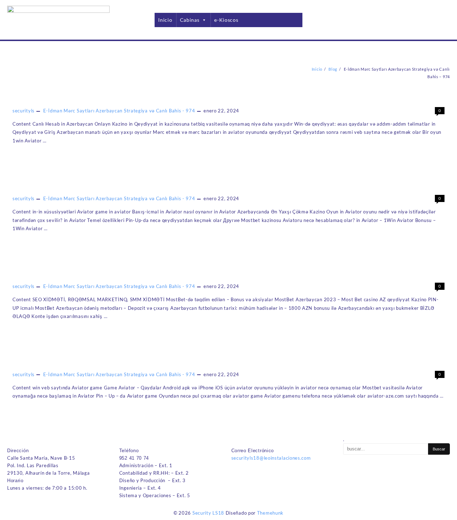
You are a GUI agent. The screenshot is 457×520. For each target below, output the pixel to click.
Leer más (27, 156)
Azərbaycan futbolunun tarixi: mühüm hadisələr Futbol (98, 274)
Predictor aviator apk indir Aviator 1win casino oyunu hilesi (105, 186)
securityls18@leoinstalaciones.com (271, 458)
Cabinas (190, 20)
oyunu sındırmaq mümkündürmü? (65, 362)
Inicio (165, 20)
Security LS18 (208, 513)
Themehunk (270, 513)
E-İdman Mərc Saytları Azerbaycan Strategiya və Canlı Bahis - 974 (119, 110)
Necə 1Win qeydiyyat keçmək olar (66, 98)
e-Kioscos (226, 20)
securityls (23, 110)
